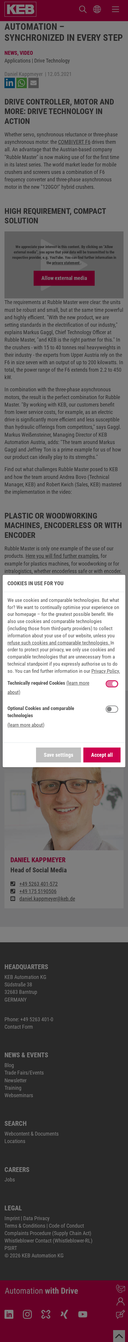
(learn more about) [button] (25, 725)
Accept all (102, 755)
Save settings (58, 755)
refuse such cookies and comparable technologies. (58, 643)
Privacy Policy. (105, 671)
